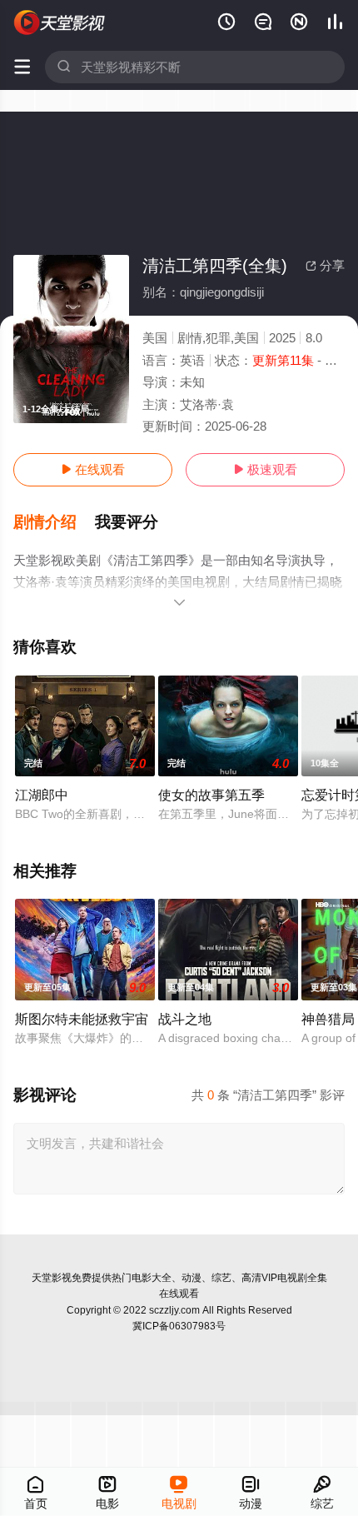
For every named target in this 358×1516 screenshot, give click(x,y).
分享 (325, 265)
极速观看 (265, 469)
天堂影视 (52, 1278)
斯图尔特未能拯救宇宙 (81, 1018)
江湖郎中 (41, 794)
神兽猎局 (328, 1018)
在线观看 (93, 469)
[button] (54, 522)
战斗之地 (184, 1018)
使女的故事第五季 (211, 794)
